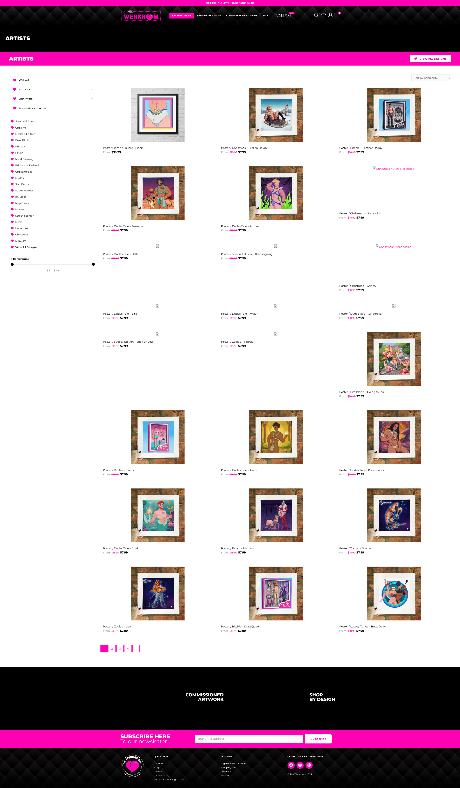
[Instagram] (300, 765)
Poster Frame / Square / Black (123, 148)
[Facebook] (291, 765)
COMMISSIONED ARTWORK (241, 15)
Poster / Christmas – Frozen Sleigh (244, 148)
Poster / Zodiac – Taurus (237, 341)
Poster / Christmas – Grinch (357, 286)
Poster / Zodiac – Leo (117, 626)
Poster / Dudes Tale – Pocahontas (361, 470)
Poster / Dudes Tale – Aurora (240, 226)
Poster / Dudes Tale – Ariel (120, 548)
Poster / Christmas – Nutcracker (360, 213)
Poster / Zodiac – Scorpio (355, 548)
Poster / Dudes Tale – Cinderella (360, 313)
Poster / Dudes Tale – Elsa (120, 313)
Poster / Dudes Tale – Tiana (239, 470)
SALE (265, 15)
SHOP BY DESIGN (182, 15)
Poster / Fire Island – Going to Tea (361, 392)
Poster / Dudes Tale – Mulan (239, 313)
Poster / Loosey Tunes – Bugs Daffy (362, 626)
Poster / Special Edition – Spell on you (128, 341)
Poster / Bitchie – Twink (118, 470)
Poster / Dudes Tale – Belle (120, 254)
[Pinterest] (309, 765)
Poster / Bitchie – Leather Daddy (360, 148)
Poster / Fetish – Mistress (237, 548)
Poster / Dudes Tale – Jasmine (123, 226)
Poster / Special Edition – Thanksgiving (247, 254)
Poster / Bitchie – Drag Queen (241, 626)
